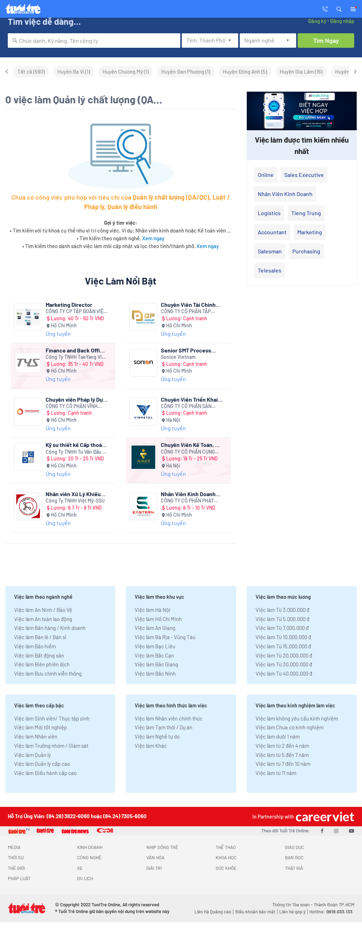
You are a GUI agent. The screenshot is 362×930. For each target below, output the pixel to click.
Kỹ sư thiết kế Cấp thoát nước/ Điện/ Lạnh (75, 444)
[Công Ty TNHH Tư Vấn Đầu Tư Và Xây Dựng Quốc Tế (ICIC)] (28, 457)
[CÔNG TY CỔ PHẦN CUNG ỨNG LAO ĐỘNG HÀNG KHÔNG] (143, 457)
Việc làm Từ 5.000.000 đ (282, 619)
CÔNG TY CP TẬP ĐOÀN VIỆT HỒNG (76, 311)
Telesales (269, 270)
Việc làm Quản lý (32, 755)
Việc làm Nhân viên (35, 736)
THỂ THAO (226, 847)
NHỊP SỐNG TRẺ (162, 847)
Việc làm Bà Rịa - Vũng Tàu (165, 637)
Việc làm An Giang (155, 628)
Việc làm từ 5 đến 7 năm (282, 755)
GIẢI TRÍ (154, 868)
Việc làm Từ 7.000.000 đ (282, 628)
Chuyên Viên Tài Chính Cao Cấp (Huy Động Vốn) (191, 304)
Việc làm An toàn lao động (43, 619)
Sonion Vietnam (178, 357)
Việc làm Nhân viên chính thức (169, 718)
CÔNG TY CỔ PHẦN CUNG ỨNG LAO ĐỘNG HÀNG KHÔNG (188, 452)
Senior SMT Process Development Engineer (189, 350)
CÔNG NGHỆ (89, 857)
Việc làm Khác (151, 745)
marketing (309, 232)
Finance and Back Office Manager (76, 350)
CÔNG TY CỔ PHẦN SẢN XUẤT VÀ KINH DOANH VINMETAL (186, 406)
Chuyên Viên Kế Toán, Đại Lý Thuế (192, 444)
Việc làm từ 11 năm (276, 773)
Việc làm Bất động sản (39, 655)
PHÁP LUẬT (19, 878)
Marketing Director (69, 304)
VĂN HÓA (155, 857)
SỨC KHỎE (226, 868)
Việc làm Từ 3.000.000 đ (282, 610)
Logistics (269, 212)
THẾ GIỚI (16, 868)
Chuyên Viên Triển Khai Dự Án (189, 399)
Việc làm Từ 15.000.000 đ (283, 646)
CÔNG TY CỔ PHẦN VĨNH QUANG (72, 406)
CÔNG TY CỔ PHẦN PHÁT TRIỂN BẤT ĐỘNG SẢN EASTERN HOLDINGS (187, 501)
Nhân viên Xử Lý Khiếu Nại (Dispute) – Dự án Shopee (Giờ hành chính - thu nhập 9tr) (75, 493)
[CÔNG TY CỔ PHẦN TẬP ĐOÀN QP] (143, 317)
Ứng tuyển (58, 333)
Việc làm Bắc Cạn (154, 655)
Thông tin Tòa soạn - (293, 904)
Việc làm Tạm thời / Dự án (163, 727)
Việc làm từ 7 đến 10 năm (283, 763)
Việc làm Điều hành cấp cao (45, 773)
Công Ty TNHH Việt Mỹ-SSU (75, 501)
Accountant (272, 232)
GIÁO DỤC (294, 847)
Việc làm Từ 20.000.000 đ (284, 655)
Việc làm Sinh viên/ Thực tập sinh (51, 718)
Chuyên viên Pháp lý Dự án (74, 399)
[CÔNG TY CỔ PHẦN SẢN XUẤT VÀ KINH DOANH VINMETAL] (143, 411)
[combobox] (94, 40)
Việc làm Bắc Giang (156, 664)
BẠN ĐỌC (294, 857)
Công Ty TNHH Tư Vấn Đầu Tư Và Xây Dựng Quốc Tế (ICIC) (77, 452)
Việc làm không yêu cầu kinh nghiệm (297, 718)
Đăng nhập (342, 21)
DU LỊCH (85, 878)
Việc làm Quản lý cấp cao (42, 763)
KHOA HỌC (226, 857)
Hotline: (330, 911)
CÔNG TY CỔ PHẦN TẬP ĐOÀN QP (186, 311)
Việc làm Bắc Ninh (155, 673)
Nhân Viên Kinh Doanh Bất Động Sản (188, 493)
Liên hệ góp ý (292, 911)
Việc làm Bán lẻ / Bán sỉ (40, 637)
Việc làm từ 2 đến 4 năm (282, 745)
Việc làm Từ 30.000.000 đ (284, 664)
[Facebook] (322, 830)
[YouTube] (351, 830)
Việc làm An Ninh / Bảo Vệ (43, 610)
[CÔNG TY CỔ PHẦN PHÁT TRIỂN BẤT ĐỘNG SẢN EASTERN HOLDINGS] (143, 506)
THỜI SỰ (16, 857)
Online (266, 174)
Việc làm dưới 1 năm (278, 736)
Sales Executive (304, 174)
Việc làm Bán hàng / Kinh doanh (50, 628)
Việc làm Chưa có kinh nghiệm (289, 727)
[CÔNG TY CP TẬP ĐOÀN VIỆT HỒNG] (28, 317)
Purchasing (306, 251)
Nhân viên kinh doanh (285, 193)
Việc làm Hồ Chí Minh (158, 619)
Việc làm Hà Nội (152, 610)
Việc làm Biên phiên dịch (42, 664)
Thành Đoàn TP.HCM (334, 904)
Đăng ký (317, 21)
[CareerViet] (324, 816)
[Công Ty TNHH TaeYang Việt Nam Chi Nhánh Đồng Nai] (28, 362)
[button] (339, 8)
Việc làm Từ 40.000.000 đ (284, 673)
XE (80, 868)
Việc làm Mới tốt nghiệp (40, 727)
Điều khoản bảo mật (255, 911)
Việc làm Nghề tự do (157, 736)
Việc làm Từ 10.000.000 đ (283, 637)
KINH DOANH (90, 847)
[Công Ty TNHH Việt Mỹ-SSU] (28, 506)
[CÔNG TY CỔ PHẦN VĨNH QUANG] (28, 411)
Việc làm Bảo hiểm (35, 646)
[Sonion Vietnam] (143, 362)
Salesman (270, 251)
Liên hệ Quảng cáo (212, 911)
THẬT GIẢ (294, 868)
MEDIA (14, 847)
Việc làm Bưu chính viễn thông (48, 673)
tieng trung (306, 212)
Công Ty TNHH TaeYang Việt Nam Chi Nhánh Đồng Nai (76, 357)
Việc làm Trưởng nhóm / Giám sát (51, 745)
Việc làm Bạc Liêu (155, 646)
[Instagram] (336, 830)
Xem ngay (153, 238)
